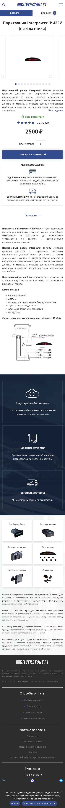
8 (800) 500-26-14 (32, 775)
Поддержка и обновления (32, 747)
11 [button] (46, 84)
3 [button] (22, 84)
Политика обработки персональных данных (32, 757)
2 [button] (19, 84)
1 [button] (16, 84)
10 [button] (43, 84)
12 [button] (49, 84)
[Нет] (61, 791)
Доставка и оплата (32, 741)
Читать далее (55, 110)
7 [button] (34, 84)
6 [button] (31, 84)
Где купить (32, 736)
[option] (32, 58)
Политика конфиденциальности (39, 803)
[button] (32, 154)
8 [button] (37, 84)
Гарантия (32, 752)
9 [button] (40, 84)
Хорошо (15, 803)
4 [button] (25, 84)
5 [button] (28, 84)
